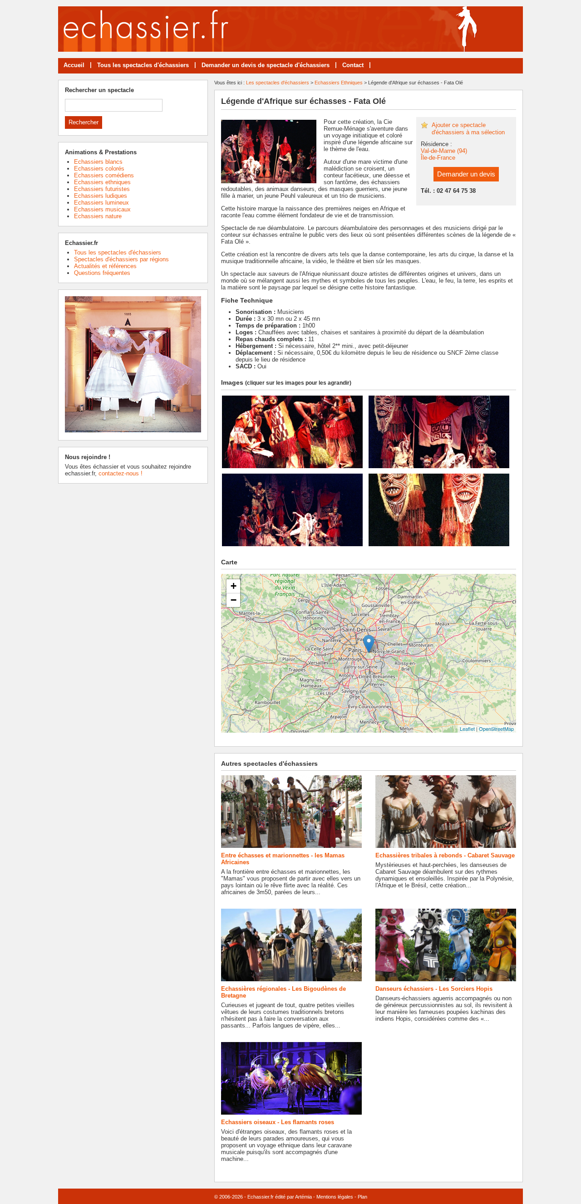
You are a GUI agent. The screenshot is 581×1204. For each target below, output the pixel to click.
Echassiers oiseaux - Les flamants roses (277, 1122)
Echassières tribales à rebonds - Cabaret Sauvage (445, 855)
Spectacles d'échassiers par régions (121, 259)
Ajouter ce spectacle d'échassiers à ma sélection (468, 129)
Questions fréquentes (102, 272)
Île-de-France (438, 157)
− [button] (233, 600)
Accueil (74, 65)
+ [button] (233, 586)
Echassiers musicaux (102, 209)
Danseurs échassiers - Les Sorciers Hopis (433, 988)
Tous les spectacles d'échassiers (143, 65)
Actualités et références (105, 266)
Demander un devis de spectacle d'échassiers (266, 65)
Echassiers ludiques (100, 195)
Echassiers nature (98, 216)
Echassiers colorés (99, 168)
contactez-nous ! (120, 473)
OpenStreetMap (496, 728)
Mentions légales (334, 1196)
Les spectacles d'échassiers (277, 82)
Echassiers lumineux (101, 202)
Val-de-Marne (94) (444, 150)
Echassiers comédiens (104, 175)
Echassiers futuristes (102, 189)
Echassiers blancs (98, 161)
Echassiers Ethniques (339, 82)
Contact (353, 65)
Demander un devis (466, 174)
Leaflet (467, 728)
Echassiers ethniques (102, 182)
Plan (362, 1196)
